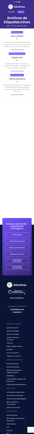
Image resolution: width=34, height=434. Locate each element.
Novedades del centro (17, 53)
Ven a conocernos (13, 353)
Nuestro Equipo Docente (15, 346)
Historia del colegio (13, 334)
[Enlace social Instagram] (17, 2)
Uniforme (10, 343)
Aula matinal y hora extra (15, 395)
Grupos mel (17, 57)
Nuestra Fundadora (13, 331)
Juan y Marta (17, 36)
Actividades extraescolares (15, 392)
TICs (8, 427)
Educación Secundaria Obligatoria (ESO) (14, 371)
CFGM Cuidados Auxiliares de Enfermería (16, 380)
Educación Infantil (12, 364)
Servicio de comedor (13, 407)
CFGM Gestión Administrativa (16, 385)
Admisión (10, 350)
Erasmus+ (10, 430)
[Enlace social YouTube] (19, 2)
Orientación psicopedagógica (16, 399)
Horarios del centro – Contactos (13, 339)
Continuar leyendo (17, 49)
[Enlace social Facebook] (15, 2)
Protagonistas (17, 32)
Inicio (8, 25)
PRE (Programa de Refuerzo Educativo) (16, 419)
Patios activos (11, 424)
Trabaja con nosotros (14, 356)
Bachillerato (10, 376)
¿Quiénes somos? (12, 328)
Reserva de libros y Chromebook (13, 403)
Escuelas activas (12, 415)
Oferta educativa (17, 75)
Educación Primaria (13, 367)
